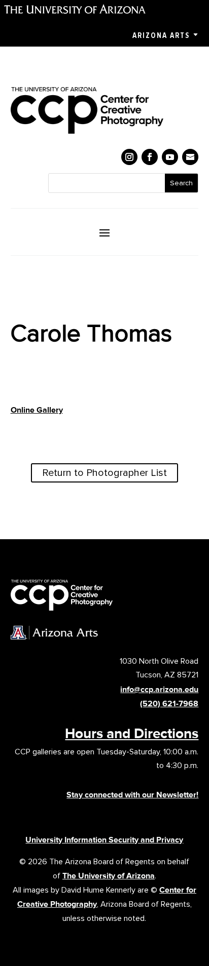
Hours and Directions (131, 733)
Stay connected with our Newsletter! (132, 794)
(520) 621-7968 (169, 703)
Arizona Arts (161, 35)
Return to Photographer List (104, 473)
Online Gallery (37, 410)
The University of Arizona (108, 875)
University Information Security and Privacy (104, 839)
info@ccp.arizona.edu (159, 689)
